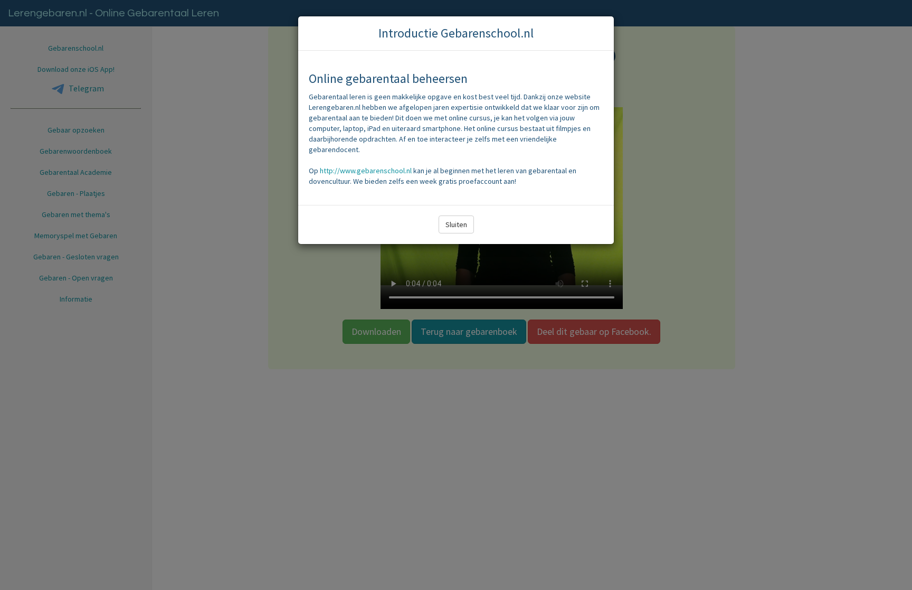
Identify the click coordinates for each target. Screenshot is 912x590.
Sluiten (456, 224)
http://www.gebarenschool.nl (366, 170)
